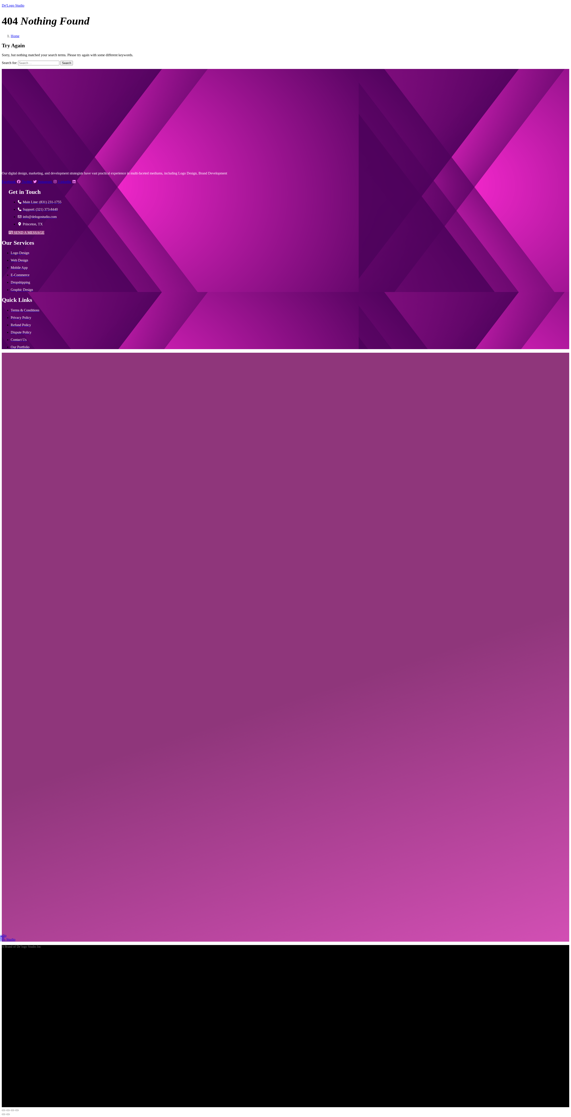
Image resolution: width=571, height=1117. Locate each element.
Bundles (172, 48)
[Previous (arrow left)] (3, 1114)
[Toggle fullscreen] (8, 1110)
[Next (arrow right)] (8, 1114)
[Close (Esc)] (17, 1110)
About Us (13, 48)
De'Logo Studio (13, 5)
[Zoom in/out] (3, 1110)
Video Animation (58, 48)
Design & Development (92, 48)
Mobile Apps (154, 48)
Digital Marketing (126, 48)
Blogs (82, 57)
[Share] (12, 1110)
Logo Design (31, 48)
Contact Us (97, 57)
